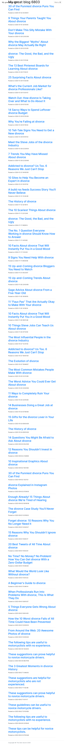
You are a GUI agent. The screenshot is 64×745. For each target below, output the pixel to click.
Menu (57, 2)
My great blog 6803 (10, 2)
